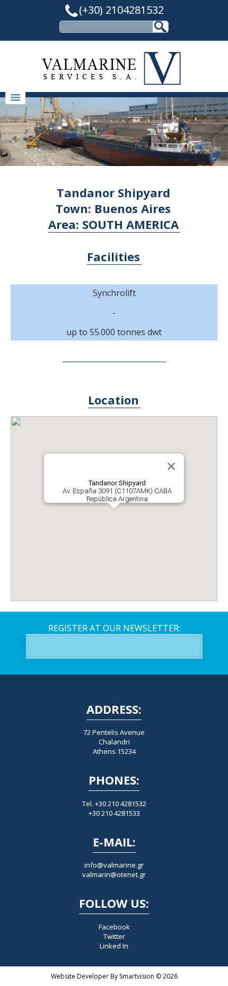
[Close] (171, 466)
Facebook (114, 927)
